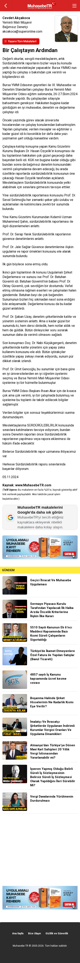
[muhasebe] (40, 9)
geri (5, 5)
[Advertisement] (40, 850)
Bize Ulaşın (34, 933)
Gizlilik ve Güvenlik (57, 933)
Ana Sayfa (17, 933)
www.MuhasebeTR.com (33, 485)
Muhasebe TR (20, 945)
